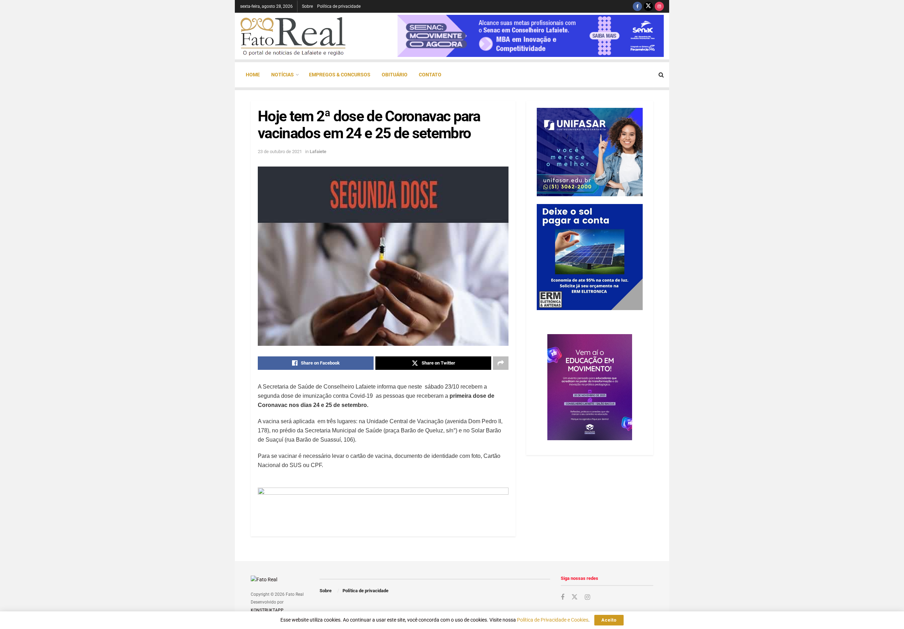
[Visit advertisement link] (383, 503)
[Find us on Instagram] (659, 6)
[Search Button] (661, 74)
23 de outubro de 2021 (280, 151)
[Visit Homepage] (293, 36)
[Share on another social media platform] (501, 363)
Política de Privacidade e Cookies (552, 620)
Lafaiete (318, 151)
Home (253, 74)
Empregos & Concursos (339, 74)
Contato (430, 74)
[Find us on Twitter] (648, 6)
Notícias (282, 74)
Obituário (395, 74)
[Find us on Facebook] (637, 6)
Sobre (307, 6)
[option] (530, 36)
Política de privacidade (339, 6)
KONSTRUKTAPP (267, 610)
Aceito (609, 620)
